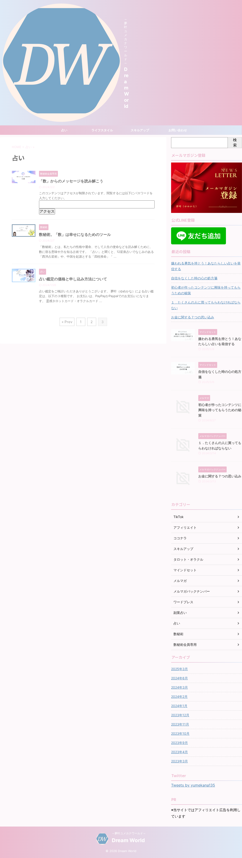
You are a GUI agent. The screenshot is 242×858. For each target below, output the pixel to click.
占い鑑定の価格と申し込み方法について (73, 279)
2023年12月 (180, 715)
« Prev (67, 322)
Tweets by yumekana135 (193, 785)
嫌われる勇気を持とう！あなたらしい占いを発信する (206, 266)
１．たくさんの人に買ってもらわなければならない (206, 305)
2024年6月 (179, 678)
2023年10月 (180, 733)
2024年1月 (179, 706)
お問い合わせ (178, 130)
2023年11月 (180, 724)
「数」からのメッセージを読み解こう (71, 181)
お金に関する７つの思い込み (192, 317)
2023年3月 (179, 761)
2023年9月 (179, 743)
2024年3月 (179, 687)
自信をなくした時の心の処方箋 (194, 278)
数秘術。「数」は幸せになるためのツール (75, 234)
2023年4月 (179, 752)
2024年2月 (179, 697)
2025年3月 (179, 669)
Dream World (126, 87)
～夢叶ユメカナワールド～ (129, 833)
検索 (235, 142)
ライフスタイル (102, 130)
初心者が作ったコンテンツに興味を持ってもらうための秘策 (206, 290)
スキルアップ (140, 130)
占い (64, 130)
